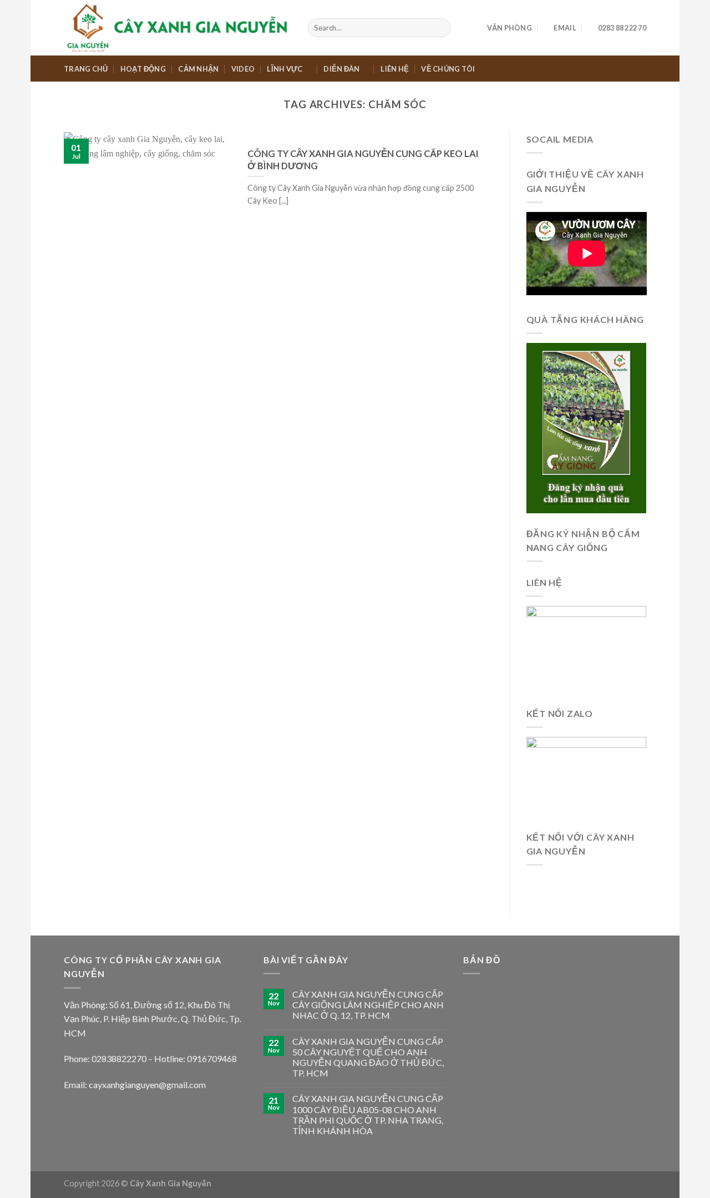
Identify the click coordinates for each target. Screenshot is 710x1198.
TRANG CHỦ (86, 68)
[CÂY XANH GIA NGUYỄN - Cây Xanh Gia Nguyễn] (177, 27)
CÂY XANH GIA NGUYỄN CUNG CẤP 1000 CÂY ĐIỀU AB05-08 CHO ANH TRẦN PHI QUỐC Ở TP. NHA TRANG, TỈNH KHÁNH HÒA (367, 1114)
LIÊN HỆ (395, 68)
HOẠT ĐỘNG (143, 68)
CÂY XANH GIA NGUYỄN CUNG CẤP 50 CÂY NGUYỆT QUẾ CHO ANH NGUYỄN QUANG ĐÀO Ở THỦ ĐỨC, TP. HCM (368, 1057)
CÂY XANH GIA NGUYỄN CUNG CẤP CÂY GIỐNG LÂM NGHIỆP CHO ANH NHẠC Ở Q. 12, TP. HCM (368, 1004)
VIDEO (243, 68)
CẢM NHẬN (198, 68)
